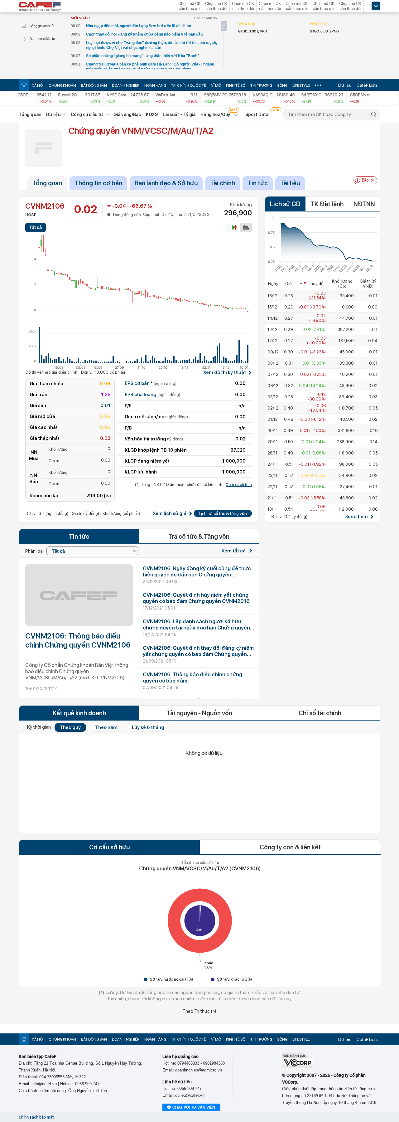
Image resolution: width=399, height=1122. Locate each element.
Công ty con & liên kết (290, 847)
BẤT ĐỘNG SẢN (94, 85)
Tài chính (222, 183)
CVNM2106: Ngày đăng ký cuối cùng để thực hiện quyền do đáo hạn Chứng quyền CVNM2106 (197, 574)
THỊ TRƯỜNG (261, 85)
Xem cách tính (239, 484)
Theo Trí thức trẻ (199, 1011)
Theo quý (70, 727)
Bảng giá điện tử (41, 26)
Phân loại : (35, 551)
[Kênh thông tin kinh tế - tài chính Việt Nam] (40, 7)
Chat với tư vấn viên (193, 1107)
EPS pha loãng (152, 394)
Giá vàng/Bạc (127, 114)
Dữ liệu (345, 85)
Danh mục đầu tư (42, 39)
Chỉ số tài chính (320, 713)
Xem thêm (356, 516)
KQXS (151, 114)
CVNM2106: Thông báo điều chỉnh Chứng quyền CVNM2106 (78, 640)
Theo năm (106, 727)
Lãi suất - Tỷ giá (179, 114)
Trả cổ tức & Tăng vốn (198, 536)
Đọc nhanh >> (205, 18)
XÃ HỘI (38, 85)
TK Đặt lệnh (327, 204)
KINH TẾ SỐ (235, 85)
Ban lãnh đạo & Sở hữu (166, 183)
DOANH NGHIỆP (125, 85)
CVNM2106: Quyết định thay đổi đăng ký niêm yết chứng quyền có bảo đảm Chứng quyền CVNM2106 (198, 654)
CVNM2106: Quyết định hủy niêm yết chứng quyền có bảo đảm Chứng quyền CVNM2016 (196, 598)
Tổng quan (30, 114)
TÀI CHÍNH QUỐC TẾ (188, 85)
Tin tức (258, 183)
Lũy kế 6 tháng (148, 727)
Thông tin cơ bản (98, 183)
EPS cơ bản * (150, 383)
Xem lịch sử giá (169, 513)
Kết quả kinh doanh (79, 713)
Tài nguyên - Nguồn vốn (199, 713)
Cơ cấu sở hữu (109, 847)
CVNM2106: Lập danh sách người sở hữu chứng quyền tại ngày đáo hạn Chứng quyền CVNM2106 (196, 627)
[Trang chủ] (24, 84)
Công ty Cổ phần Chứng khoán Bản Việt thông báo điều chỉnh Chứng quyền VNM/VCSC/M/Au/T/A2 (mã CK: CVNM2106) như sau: (76, 671)
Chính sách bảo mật (36, 1117)
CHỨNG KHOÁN (62, 85)
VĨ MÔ (216, 85)
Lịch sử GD (285, 204)
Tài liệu (290, 183)
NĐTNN (364, 204)
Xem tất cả (234, 551)
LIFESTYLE (301, 85)
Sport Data (257, 114)
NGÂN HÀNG (155, 85)
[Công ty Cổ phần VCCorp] (297, 1067)
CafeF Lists (367, 85)
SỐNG (282, 85)
